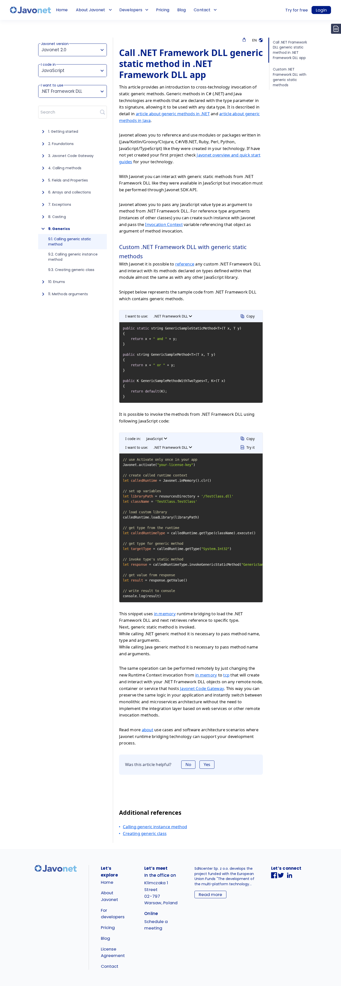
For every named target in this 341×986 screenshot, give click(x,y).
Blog (181, 10)
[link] (30, 10)
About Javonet (90, 10)
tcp (226, 675)
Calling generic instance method (155, 827)
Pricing (162, 10)
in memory (165, 613)
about (147, 729)
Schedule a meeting (156, 924)
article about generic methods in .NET (173, 113)
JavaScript (154, 438)
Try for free (296, 10)
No (188, 764)
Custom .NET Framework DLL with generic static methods (289, 77)
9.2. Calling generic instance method (73, 257)
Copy (250, 316)
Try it (250, 447)
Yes (207, 764)
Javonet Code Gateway (202, 688)
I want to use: (136, 316)
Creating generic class (145, 833)
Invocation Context (164, 224)
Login (321, 10)
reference (184, 264)
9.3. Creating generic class (71, 269)
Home (62, 10)
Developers (130, 10)
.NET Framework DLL (171, 316)
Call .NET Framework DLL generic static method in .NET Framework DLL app (290, 50)
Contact (202, 10)
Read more (210, 895)
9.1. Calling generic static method (69, 241)
